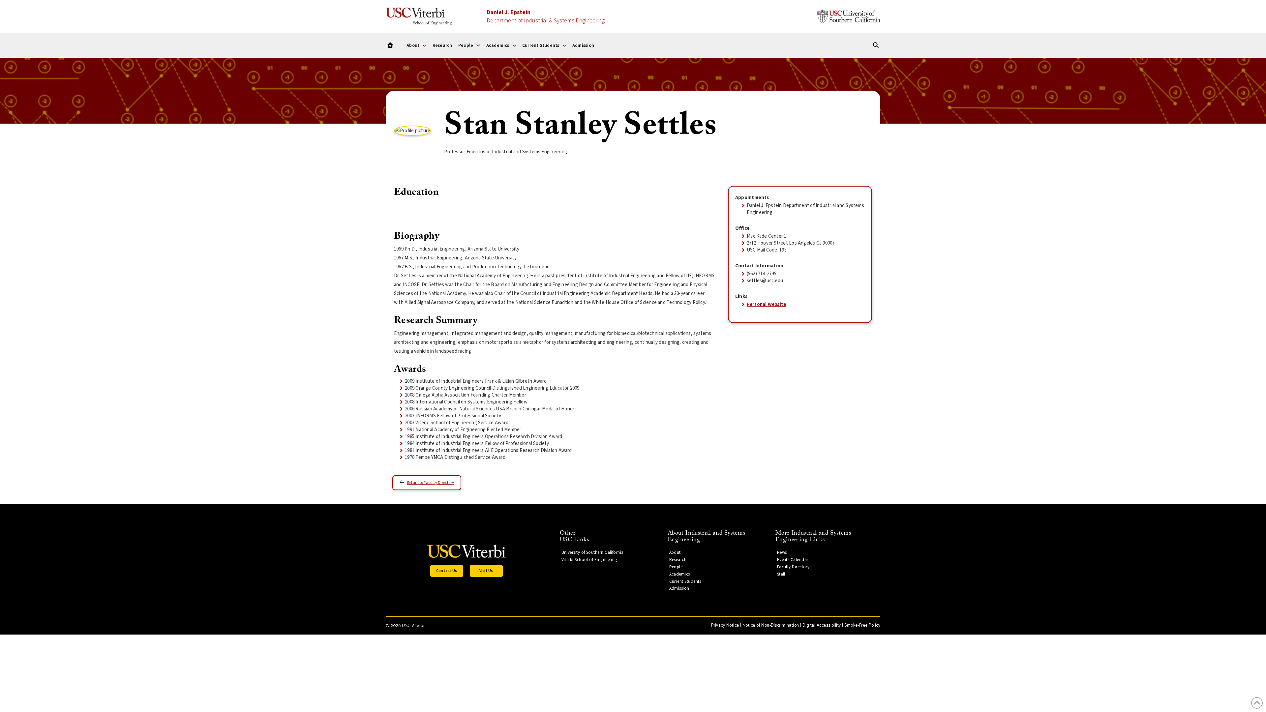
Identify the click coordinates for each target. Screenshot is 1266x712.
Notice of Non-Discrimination (770, 625)
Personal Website (766, 304)
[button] (446, 571)
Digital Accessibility (821, 625)
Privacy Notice (725, 625)
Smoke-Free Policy (862, 625)
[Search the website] (875, 45)
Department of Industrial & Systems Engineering (546, 16)
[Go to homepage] (390, 45)
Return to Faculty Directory (430, 483)
